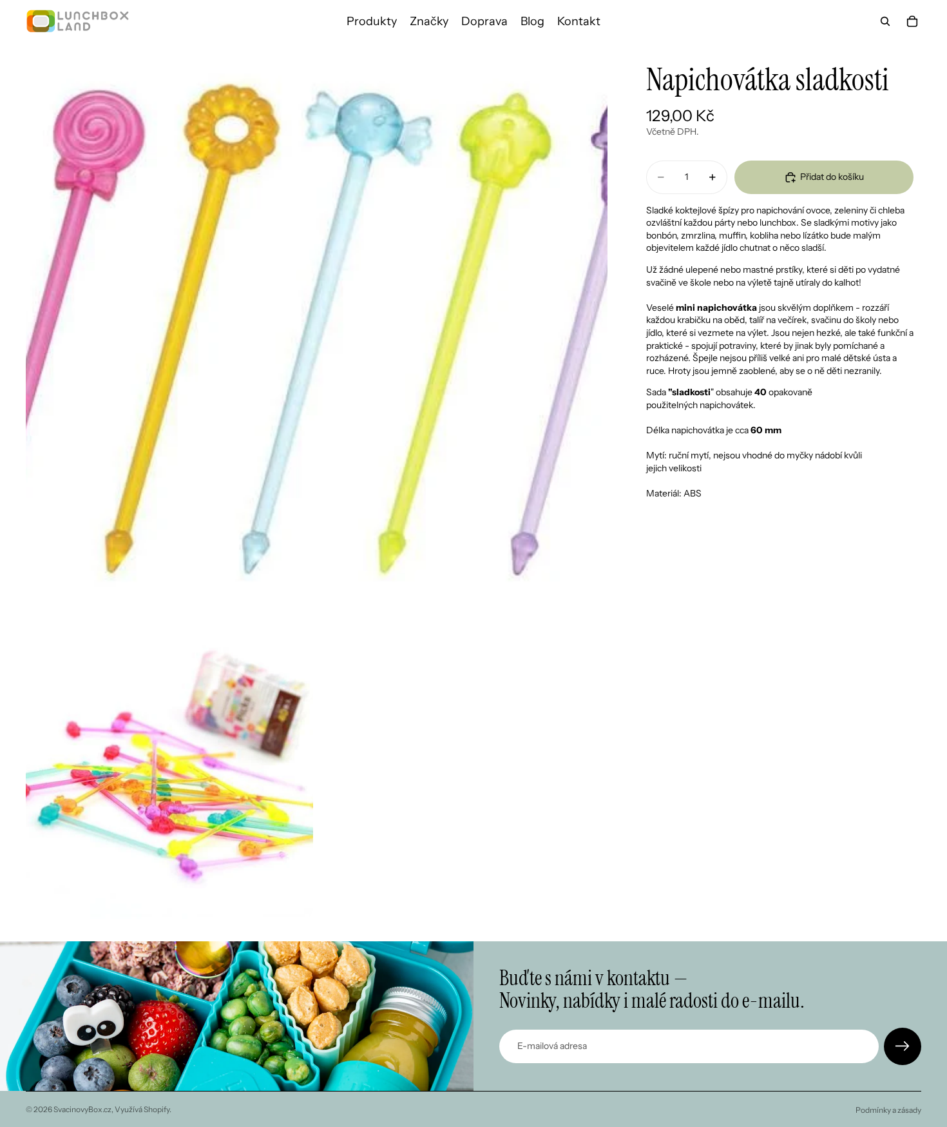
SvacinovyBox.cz (82, 1109)
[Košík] (912, 21)
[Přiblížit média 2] (169, 776)
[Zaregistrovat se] (902, 1046)
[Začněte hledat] (885, 21)
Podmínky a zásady (888, 1110)
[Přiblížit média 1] (316, 334)
